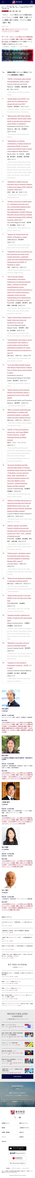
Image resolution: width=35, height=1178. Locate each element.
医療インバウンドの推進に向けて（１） (17, 989)
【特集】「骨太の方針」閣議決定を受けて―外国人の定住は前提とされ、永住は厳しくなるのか (17, 955)
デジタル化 (4, 31)
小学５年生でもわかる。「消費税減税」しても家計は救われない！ (17, 924)
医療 (3, 29)
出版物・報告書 (6, 1132)
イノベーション (24, 29)
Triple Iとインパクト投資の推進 (17, 1044)
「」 (17, 39)
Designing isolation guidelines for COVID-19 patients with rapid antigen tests (19, 618)
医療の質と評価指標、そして (17, 1053)
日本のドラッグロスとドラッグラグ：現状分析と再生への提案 (17, 1003)
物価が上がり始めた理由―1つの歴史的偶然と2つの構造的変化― (17, 947)
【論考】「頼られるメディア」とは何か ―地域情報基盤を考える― (17, 939)
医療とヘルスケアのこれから (17, 1026)
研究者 (3, 1127)
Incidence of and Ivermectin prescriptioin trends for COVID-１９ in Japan (19, 665)
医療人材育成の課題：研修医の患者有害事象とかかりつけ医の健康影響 (17, 1035)
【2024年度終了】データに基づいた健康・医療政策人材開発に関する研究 (17, 730)
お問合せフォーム (17, 1101)
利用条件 (8, 1168)
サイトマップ (26, 1168)
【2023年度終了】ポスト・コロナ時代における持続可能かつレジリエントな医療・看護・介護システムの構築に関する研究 (17, 724)
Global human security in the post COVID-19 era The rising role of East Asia (19, 598)
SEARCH (4, 1141)
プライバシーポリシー (16, 1168)
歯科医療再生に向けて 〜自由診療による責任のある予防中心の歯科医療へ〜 (17, 975)
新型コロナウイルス (10, 29)
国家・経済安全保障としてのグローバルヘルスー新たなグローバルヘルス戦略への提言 (17, 997)
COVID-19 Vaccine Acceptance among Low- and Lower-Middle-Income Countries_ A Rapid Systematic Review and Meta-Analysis (18, 435)
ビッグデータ (10, 31)
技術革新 (17, 31)
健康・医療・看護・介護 (12, 6)
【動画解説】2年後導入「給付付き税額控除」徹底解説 (17, 931)
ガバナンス (17, 29)
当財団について (6, 1123)
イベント (4, 1136)
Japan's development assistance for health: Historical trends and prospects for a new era (19, 320)
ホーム (3, 6)
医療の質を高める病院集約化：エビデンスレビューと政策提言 (17, 1062)
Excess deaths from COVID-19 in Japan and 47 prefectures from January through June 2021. (18, 101)
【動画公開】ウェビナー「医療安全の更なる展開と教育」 (17, 1070)
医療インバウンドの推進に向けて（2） (17, 982)
